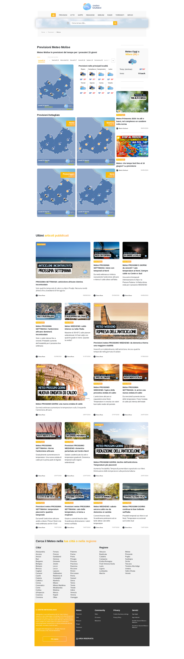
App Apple (135, 614)
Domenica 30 (98, 60)
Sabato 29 (90, 60)
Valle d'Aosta (130, 571)
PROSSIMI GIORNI (53, 57)
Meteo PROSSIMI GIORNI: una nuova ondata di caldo (59, 404)
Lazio (101, 566)
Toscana (128, 564)
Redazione (98, 621)
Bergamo (39, 561)
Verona (73, 595)
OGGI (38, 57)
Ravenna (73, 566)
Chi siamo (54, 639)
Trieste (72, 588)
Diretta (78, 630)
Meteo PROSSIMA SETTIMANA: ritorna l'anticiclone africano (45, 448)
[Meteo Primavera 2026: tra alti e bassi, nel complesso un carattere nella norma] (132, 101)
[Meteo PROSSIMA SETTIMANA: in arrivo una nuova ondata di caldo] (135, 372)
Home (43, 32)
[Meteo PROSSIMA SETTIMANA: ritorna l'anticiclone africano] (49, 431)
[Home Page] (53, 15)
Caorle (38, 576)
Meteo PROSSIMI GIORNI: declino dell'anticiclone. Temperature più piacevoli (116, 463)
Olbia (55, 597)
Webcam (101, 15)
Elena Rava (41, 295)
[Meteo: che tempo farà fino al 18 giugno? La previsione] (132, 146)
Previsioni (79, 614)
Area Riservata (85, 638)
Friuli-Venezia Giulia (107, 564)
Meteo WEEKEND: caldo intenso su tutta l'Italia (75, 327)
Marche (102, 573)
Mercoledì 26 (64, 60)
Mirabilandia (57, 588)
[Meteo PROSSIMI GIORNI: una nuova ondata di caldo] (63, 382)
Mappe (78, 624)
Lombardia (103, 571)
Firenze (56, 554)
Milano (55, 583)
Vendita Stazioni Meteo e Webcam (139, 621)
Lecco (55, 569)
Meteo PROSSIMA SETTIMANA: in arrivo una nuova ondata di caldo (134, 390)
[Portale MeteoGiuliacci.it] (92, 6)
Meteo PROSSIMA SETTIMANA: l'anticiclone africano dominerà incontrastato (47, 330)
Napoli (55, 595)
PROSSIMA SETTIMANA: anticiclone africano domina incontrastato (59, 283)
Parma (72, 554)
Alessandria (40, 552)
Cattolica (39, 580)
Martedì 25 (55, 60)
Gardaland (57, 556)
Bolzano (39, 566)
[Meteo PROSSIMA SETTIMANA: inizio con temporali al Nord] (106, 250)
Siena (72, 580)
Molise (59, 32)
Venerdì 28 (81, 60)
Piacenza (74, 564)
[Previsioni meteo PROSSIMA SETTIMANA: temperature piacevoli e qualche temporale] (49, 492)
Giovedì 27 (73, 60)
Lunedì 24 (41, 60)
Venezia (73, 592)
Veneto (128, 573)
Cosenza (39, 595)
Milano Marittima (59, 585)
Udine (72, 590)
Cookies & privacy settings (120, 614)
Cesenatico (40, 585)
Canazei (39, 573)
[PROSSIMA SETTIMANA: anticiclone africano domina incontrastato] (63, 260)
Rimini (72, 571)
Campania (103, 559)
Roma (72, 576)
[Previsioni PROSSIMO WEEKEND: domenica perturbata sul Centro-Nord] (78, 431)
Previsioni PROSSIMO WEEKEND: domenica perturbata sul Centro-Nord (77, 448)
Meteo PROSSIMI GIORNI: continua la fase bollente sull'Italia (134, 509)
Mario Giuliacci (123, 128)
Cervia (38, 583)
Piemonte (128, 554)
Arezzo (38, 556)
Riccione (73, 569)
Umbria (128, 569)
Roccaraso (74, 573)
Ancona (39, 554)
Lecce (55, 566)
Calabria (102, 556)
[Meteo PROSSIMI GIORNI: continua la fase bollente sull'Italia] (135, 492)
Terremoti (79, 627)
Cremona (39, 597)
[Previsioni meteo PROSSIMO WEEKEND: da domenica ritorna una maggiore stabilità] (121, 321)
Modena (56, 590)
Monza (55, 592)
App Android (135, 617)
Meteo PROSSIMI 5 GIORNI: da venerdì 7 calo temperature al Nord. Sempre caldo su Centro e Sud (135, 269)
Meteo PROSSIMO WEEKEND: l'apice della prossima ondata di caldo (105, 390)
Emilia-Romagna (105, 561)
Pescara (73, 561)
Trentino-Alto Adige (132, 566)
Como (38, 588)
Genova (56, 559)
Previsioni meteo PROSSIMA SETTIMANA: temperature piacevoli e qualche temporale (48, 510)
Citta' (77, 617)
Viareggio (74, 597)
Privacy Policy (117, 617)
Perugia (73, 559)
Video (96, 614)
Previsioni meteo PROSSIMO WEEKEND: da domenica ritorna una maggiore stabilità (121, 344)
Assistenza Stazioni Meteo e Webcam (140, 626)
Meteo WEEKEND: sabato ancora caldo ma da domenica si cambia (105, 509)
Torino (72, 583)
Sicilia (127, 561)
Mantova (56, 580)
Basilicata (103, 554)
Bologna (39, 564)
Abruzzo (102, 552)
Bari (37, 559)
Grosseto (56, 561)
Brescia (39, 569)
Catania (39, 578)
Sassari (73, 578)
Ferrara (56, 552)
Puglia (127, 556)
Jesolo (55, 564)
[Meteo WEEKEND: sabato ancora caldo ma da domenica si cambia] (106, 492)
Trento (72, 585)
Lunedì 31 (107, 60)
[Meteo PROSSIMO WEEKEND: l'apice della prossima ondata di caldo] (106, 372)
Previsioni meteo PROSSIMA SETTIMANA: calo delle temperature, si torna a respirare (77, 510)
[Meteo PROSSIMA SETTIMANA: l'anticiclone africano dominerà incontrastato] (49, 311)
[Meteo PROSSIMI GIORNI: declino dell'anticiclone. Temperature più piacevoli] (121, 440)
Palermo (73, 552)
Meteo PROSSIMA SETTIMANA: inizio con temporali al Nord (104, 268)
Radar (109, 15)
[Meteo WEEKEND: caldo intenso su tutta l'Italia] (78, 311)
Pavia (72, 556)
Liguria (102, 569)
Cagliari (39, 571)
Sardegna (129, 559)
